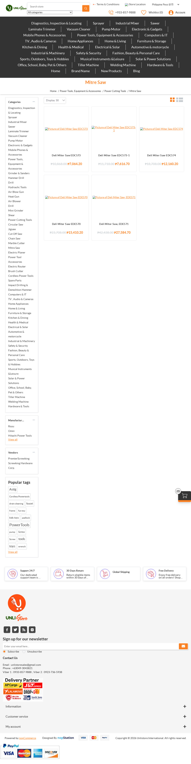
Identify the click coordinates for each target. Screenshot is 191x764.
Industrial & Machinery (21, 341)
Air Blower (14, 201)
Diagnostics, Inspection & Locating (21, 110)
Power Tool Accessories (15, 259)
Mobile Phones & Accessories (18, 152)
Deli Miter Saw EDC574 (161, 155)
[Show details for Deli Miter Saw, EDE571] (114, 197)
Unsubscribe (34, 651)
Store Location (137, 4)
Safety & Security (18, 345)
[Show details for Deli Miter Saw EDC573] (66, 128)
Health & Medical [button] (71, 47)
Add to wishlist (84, 126)
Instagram (32, 629)
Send (183, 646)
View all (13, 439)
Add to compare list (84, 118)
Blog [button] (136, 71)
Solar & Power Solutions (16, 381)
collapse (33, 101)
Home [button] (55, 71)
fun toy (21, 510)
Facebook (7, 629)
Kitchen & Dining (18, 317)
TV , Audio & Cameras (20, 299)
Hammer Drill (16, 177)
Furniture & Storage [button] (151, 41)
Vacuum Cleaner (17, 135)
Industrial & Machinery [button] (48, 53)
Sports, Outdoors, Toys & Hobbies (21, 362)
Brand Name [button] (80, 71)
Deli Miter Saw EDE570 (66, 223)
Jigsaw (12, 229)
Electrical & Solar (18, 327)
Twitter (15, 629)
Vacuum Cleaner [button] (78, 29)
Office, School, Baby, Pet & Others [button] (42, 65)
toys (12, 546)
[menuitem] (56, 23)
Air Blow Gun (16, 191)
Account (180, 12)
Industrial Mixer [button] (127, 23)
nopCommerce (27, 738)
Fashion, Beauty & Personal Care (18, 353)
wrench (22, 546)
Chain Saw (14, 238)
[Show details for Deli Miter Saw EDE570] (66, 197)
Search (85, 8)
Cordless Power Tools (20, 275)
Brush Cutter (15, 271)
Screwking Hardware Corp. (20, 465)
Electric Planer (16, 252)
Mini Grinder (15, 210)
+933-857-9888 (125, 12)
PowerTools (19, 525)
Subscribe (13, 651)
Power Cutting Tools (20, 219)
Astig (12, 489)
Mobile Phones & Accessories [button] (44, 35)
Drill (11, 182)
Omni (11, 430)
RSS (24, 629)
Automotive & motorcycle (16, 334)
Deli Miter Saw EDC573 (66, 155)
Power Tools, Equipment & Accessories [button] (105, 35)
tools (21, 539)
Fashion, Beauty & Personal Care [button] (136, 53)
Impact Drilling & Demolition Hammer (20, 287)
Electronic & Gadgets (20, 145)
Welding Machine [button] (123, 65)
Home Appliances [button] (80, 41)
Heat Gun (13, 196)
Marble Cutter (16, 243)
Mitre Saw (14, 247)
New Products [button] (111, 71)
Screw (21, 532)
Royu (11, 426)
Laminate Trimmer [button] (42, 29)
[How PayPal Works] (30, 760)
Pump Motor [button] (111, 29)
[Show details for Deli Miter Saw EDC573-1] (114, 129)
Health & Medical (18, 322)
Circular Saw (15, 224)
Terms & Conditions (107, 4)
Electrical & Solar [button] (107, 47)
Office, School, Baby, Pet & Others (20, 390)
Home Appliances (18, 303)
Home (53, 91)
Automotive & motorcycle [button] (150, 47)
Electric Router (17, 266)
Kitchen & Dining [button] (34, 47)
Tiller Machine (16, 397)
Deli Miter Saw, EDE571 (114, 223)
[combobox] (57, 100)
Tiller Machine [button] (88, 65)
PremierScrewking (18, 458)
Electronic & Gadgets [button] (147, 29)
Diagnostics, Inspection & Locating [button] (56, 23)
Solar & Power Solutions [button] (153, 59)
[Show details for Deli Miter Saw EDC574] (161, 128)
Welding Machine (18, 401)
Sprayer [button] (98, 23)
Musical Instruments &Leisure (20, 371)
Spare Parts (14, 280)
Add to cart (84, 111)
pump (12, 532)
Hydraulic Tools (17, 187)
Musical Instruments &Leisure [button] (102, 59)
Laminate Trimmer (18, 131)
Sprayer (12, 117)
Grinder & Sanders (18, 173)
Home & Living (16, 308)
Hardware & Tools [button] (160, 65)
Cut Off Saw (15, 233)
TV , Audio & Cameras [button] (40, 41)
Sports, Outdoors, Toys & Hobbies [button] (44, 59)
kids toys (14, 517)
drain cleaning (16, 503)
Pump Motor (15, 140)
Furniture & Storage (19, 313)
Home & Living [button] (115, 41)
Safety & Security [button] (88, 53)
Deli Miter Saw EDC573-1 (114, 155)
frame (12, 510)
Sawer (11, 126)
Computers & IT (17, 294)
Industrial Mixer (17, 121)
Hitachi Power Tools (20, 435)
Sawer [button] (155, 23)
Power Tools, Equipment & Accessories (15, 164)
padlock (26, 518)
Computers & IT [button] (156, 35)
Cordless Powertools (19, 496)
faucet (29, 503)
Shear (11, 215)
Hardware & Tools (18, 406)
